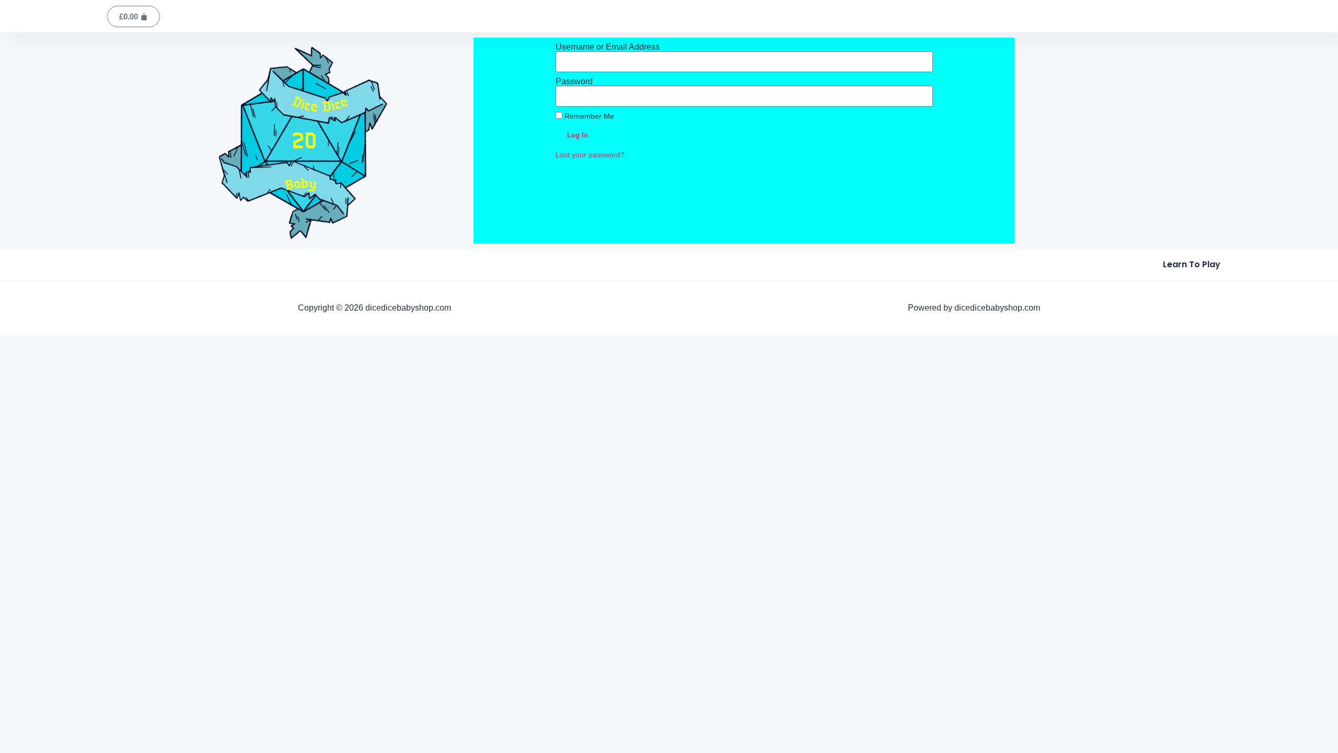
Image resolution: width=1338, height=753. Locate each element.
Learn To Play (1191, 264)
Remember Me (588, 116)
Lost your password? (590, 155)
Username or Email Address (608, 47)
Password (574, 81)
